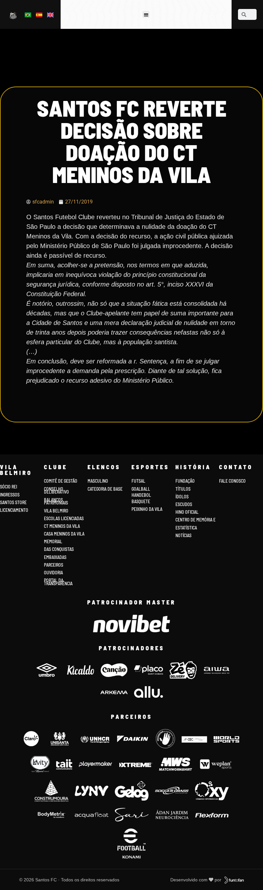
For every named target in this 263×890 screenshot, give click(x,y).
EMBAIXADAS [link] (55, 557)
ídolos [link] (182, 496)
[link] (14, 15)
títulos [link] (183, 489)
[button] (146, 14)
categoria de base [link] (105, 489)
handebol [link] (141, 495)
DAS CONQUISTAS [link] (59, 549)
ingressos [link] (10, 494)
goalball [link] (141, 489)
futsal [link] (138, 481)
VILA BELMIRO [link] (56, 510)
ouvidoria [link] (53, 572)
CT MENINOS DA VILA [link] (62, 526)
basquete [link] (141, 501)
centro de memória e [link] (195, 519)
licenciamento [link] (14, 510)
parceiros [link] (53, 565)
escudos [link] (183, 504)
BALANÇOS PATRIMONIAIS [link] (56, 501)
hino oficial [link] (187, 512)
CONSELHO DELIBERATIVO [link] (56, 490)
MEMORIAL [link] (53, 541)
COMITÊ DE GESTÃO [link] (60, 481)
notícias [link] (183, 535)
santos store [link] (13, 502)
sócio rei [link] (8, 486)
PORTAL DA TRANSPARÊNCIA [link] (58, 582)
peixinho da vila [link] (147, 509)
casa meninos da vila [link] (64, 533)
